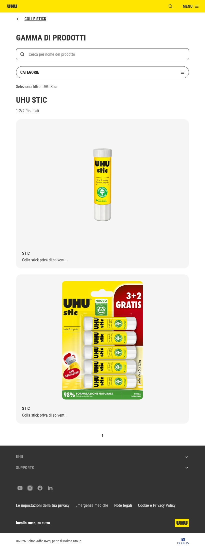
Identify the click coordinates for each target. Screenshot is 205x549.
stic (26, 253)
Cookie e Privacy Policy (157, 505)
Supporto (25, 467)
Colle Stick (35, 18)
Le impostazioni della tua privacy (43, 505)
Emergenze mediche (92, 505)
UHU (19, 457)
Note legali (123, 505)
